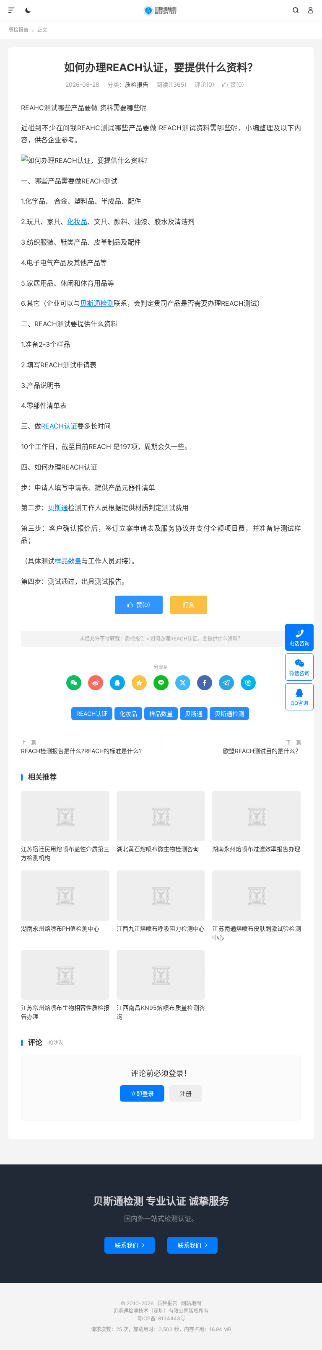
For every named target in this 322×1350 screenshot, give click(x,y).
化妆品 (77, 221)
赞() (233, 84)
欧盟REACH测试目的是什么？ (262, 750)
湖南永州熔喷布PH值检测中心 (60, 928)
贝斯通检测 (97, 303)
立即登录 (142, 1093)
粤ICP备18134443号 (161, 1318)
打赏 (189, 604)
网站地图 (191, 1303)
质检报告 (161, 10)
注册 (186, 1093)
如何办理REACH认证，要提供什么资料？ (161, 67)
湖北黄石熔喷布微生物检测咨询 (158, 848)
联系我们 (129, 1245)
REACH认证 (59, 426)
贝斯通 (58, 507)
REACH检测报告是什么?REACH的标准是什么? (81, 750)
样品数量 (68, 561)
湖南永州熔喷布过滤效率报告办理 (256, 848)
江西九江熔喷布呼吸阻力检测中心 (161, 928)
